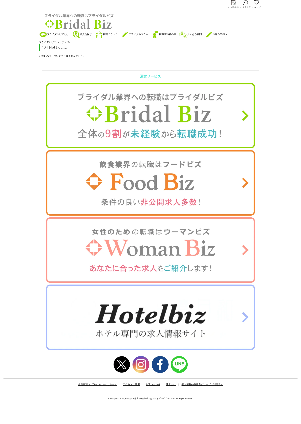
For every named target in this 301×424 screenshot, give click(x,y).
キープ (257, 7)
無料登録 (234, 7)
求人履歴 (246, 7)
